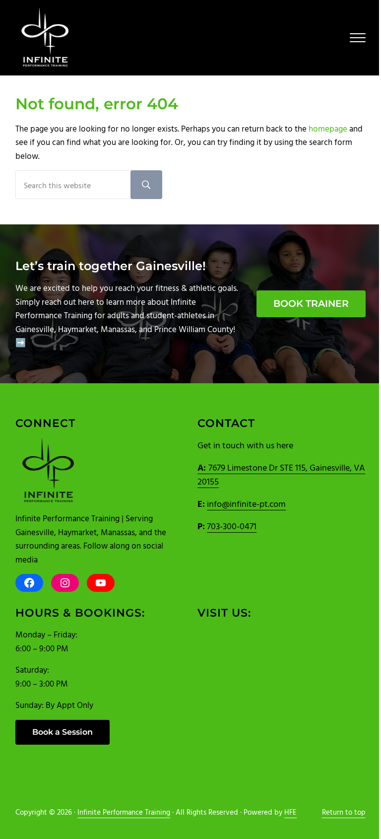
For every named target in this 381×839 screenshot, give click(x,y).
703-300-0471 (231, 526)
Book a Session (62, 732)
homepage (328, 128)
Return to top (344, 812)
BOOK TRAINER (311, 303)
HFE (290, 812)
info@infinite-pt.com (246, 503)
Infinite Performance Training (123, 812)
